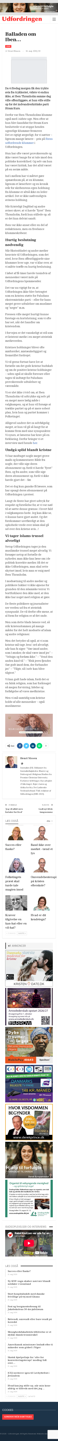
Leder (8, 46)
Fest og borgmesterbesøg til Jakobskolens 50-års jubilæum (25, 1308)
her (35, 443)
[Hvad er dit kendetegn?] (42, 903)
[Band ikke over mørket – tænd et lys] (42, 832)
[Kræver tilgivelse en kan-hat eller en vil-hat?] (16, 903)
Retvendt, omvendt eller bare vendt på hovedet (30, 1321)
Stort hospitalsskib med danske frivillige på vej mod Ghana (26, 1295)
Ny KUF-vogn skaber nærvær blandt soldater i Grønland (29, 1283)
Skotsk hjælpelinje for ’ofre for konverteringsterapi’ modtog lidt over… (27, 1360)
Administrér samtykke (18, 1416)
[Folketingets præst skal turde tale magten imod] (16, 864)
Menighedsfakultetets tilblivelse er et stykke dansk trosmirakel (29, 1333)
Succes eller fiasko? (19, 1271)
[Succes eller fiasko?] (16, 832)
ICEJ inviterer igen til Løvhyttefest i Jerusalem (28, 1374)
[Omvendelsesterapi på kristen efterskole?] (42, 864)
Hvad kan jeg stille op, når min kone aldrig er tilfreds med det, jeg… (29, 1387)
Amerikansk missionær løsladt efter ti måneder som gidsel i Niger (30, 1346)
